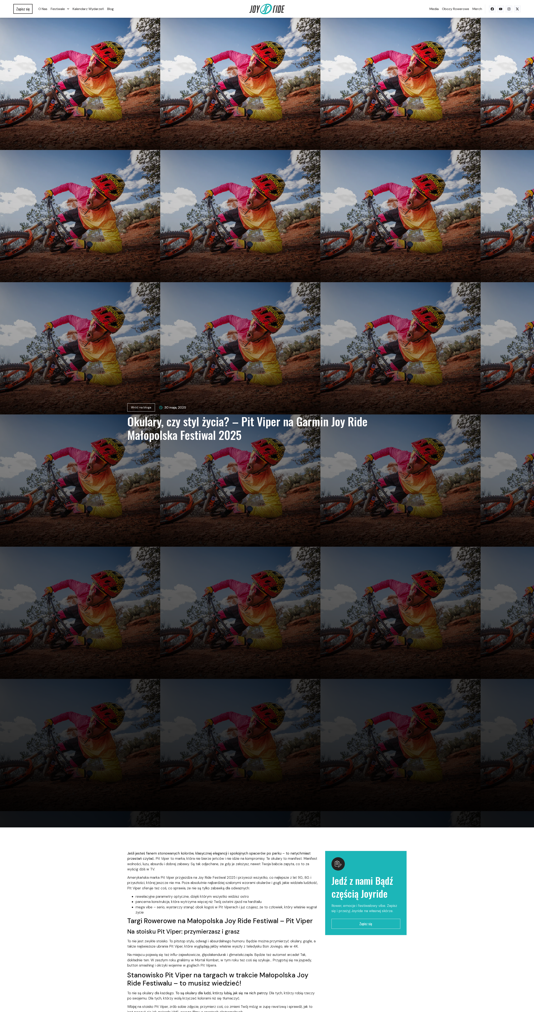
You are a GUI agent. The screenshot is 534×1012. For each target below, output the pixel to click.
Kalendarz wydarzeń (88, 9)
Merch (477, 9)
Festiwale (58, 9)
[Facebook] (492, 9)
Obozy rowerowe (455, 9)
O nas (42, 9)
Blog (110, 9)
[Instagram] (509, 9)
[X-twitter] (517, 9)
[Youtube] (500, 9)
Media (434, 9)
